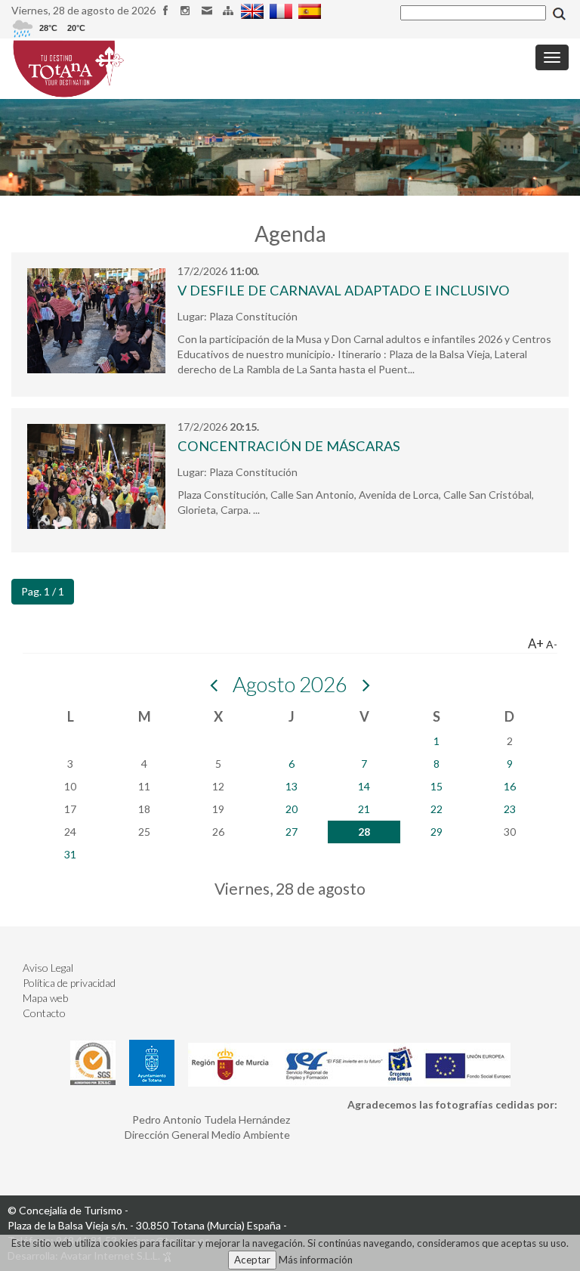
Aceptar (252, 1260)
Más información (316, 1260)
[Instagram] (188, 10)
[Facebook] (167, 10)
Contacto (44, 1013)
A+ (536, 643)
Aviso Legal (48, 967)
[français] (283, 10)
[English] (254, 10)
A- (551, 644)
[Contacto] (208, 10)
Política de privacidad (69, 982)
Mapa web (45, 997)
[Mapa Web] (230, 10)
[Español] (311, 10)
